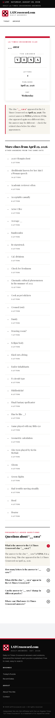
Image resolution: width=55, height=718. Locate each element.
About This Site (9, 692)
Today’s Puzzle (9, 674)
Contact (6, 697)
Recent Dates (8, 679)
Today (6, 21)
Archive (16, 21)
